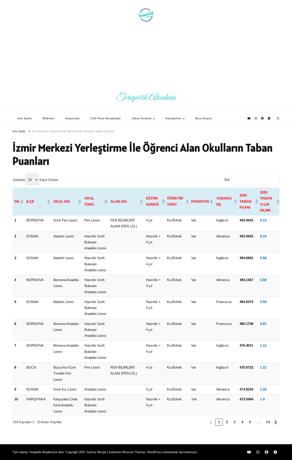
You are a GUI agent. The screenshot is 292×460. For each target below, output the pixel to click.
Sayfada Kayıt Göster (35, 180)
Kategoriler (173, 118)
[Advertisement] (146, 57)
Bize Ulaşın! (203, 118)
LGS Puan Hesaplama (106, 118)
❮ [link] (211, 422)
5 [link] (250, 422)
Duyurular (73, 118)
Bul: (227, 179)
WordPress (154, 452)
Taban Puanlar (142, 118)
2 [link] (227, 422)
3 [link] (235, 422)
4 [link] (242, 422)
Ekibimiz (49, 118)
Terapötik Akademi (146, 97)
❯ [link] (275, 422)
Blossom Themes (134, 452)
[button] (21, 201)
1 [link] (219, 422)
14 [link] (268, 422)
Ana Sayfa (25, 118)
